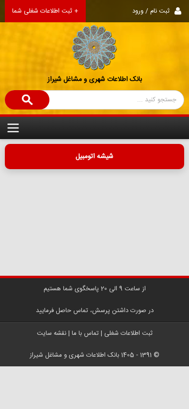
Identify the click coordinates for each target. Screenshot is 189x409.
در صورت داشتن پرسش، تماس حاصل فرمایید (95, 310)
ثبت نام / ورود (151, 11)
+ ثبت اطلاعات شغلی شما (45, 11)
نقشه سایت (51, 333)
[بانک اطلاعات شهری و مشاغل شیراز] (94, 35)
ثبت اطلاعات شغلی (128, 333)
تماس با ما (85, 333)
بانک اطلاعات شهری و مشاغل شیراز (94, 79)
